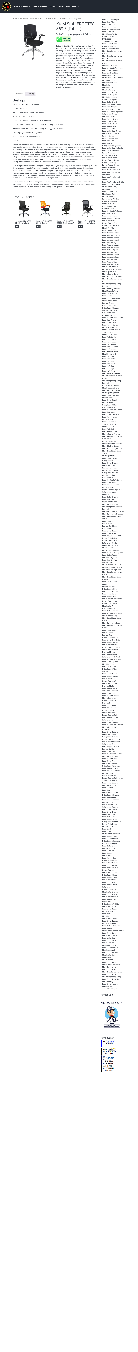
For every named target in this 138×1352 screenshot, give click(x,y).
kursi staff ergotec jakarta (74, 80)
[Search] (135, 6)
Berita (36, 6)
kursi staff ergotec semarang (80, 82)
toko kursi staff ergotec (65, 87)
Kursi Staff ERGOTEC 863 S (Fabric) (26, 104)
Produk (26, 6)
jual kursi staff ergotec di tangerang (78, 75)
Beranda (18, 6)
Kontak (43, 6)
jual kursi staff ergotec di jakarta (68, 60)
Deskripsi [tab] (19, 94)
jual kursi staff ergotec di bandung (81, 53)
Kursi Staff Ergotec (50, 19)
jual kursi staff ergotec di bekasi (68, 56)
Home (15, 19)
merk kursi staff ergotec (83, 85)
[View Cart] (133, 6)
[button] (49, 25)
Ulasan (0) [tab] (30, 94)
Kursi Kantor (22, 19)
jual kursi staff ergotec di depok (82, 58)
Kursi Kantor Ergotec (35, 19)
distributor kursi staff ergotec (74, 48)
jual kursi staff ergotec (75, 51)
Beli (17, 226)
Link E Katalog (72, 6)
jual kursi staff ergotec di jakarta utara (75, 68)
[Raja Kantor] (6, 6)
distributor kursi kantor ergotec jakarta (70, 147)
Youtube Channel (57, 6)
